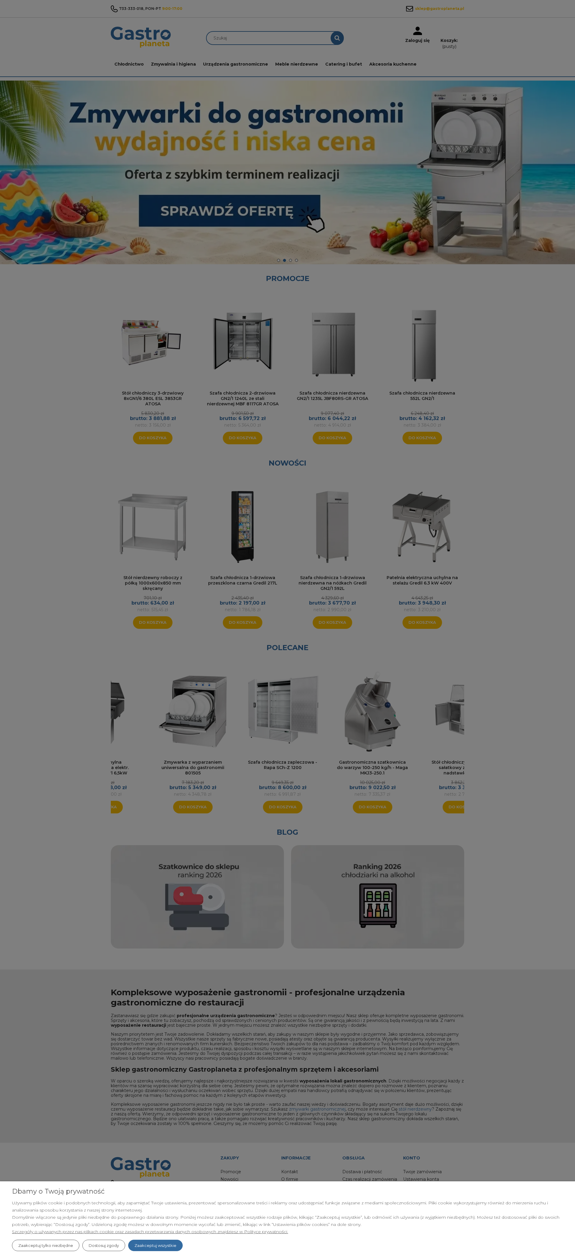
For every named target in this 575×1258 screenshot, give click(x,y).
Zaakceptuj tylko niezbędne (45, 1245)
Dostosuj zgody (104, 1245)
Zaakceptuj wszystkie (155, 1245)
